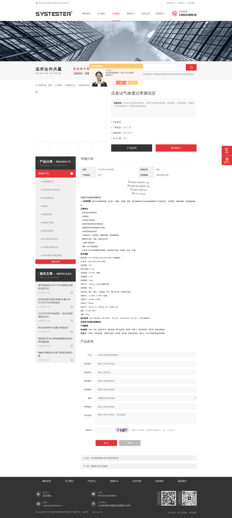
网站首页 (86, 13)
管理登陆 (193, 513)
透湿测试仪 (47, 214)
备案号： (86, 512)
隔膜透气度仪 (48, 222)
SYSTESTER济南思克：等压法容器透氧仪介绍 (55, 315)
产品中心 (92, 481)
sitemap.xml (97, 512)
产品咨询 (132, 148)
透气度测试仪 (48, 198)
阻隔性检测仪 (48, 231)
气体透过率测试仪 (85, 85)
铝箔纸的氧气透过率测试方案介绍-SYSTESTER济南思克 (54, 301)
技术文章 (146, 13)
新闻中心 (131, 13)
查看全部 (55, 261)
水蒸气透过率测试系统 (52, 255)
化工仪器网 (182, 513)
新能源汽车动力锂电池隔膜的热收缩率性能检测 (55, 340)
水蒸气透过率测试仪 (51, 190)
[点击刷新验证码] (122, 430)
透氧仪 (45, 206)
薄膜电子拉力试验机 (99, 466)
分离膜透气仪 (48, 181)
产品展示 (116, 13)
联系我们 (191, 3)
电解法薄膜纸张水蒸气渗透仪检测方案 (55, 354)
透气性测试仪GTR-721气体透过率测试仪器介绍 (55, 287)
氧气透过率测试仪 (50, 239)
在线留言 (181, 3)
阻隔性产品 (70, 85)
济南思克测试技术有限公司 (57, 3)
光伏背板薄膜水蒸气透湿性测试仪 (105, 458)
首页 (50, 85)
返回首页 (171, 3)
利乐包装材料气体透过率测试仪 (53, 327)
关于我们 (101, 13)
